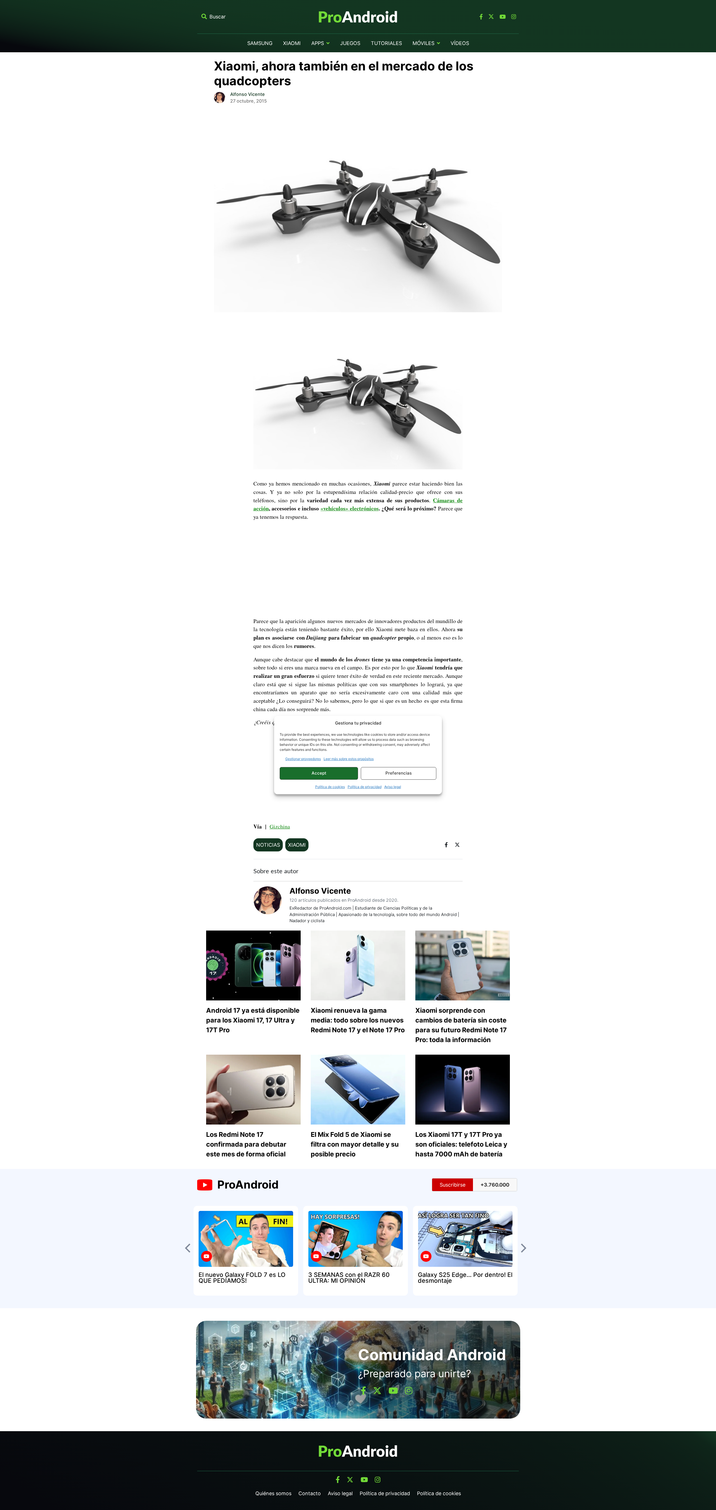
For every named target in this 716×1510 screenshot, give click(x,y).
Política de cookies (330, 787)
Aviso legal (392, 787)
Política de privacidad (364, 787)
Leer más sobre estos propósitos (349, 759)
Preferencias (398, 773)
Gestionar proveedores (303, 759)
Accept (319, 773)
